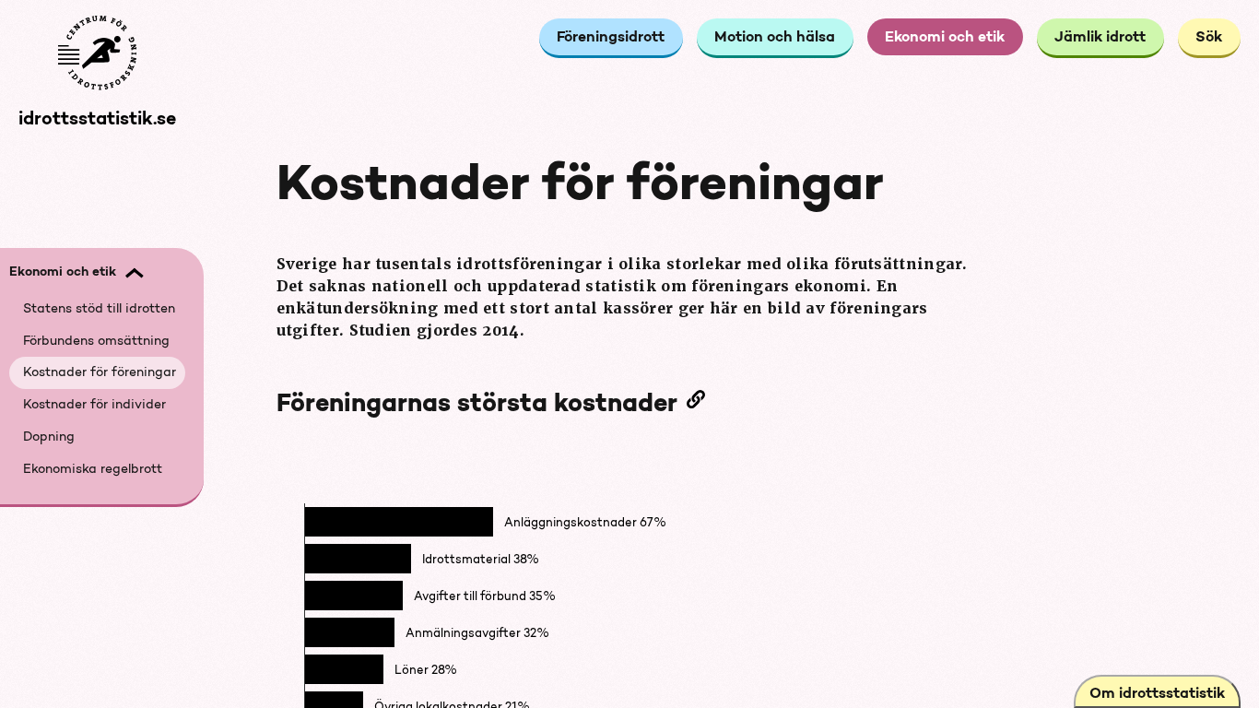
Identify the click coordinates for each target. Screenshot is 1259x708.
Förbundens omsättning (96, 341)
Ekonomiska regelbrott (92, 470)
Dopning (49, 437)
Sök (1208, 38)
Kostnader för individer (94, 405)
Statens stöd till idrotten (99, 309)
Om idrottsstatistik (1157, 694)
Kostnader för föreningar (99, 373)
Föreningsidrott (611, 38)
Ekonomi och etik (945, 38)
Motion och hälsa (774, 38)
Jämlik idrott (1100, 38)
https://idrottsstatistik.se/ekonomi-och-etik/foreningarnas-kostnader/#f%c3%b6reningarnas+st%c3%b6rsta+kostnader (700, 403)
